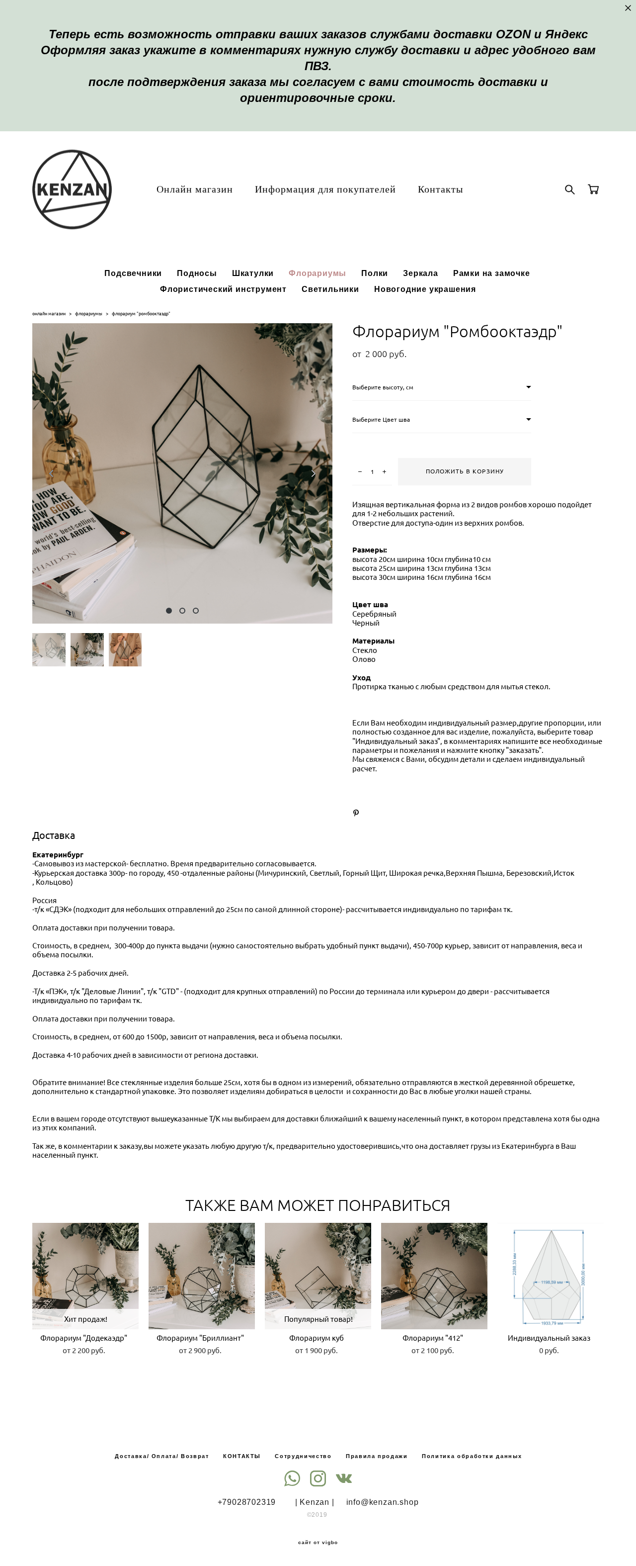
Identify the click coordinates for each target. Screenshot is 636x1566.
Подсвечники (133, 272)
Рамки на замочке (491, 272)
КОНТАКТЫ (242, 1456)
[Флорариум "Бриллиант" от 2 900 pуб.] (202, 1276)
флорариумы (88, 313)
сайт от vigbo (318, 1542)
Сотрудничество (303, 1456)
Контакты (440, 189)
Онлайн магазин (195, 189)
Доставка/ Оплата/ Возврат (162, 1456)
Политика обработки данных (472, 1456)
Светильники (330, 288)
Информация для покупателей (325, 189)
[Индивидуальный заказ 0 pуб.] (550, 1276)
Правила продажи (377, 1456)
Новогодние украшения (425, 288)
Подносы (197, 272)
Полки (374, 272)
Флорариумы (317, 272)
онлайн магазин (49, 313)
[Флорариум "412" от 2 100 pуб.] (434, 1276)
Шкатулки (253, 272)
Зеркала (420, 272)
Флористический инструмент (223, 288)
